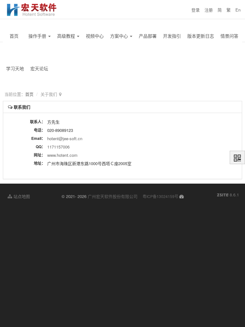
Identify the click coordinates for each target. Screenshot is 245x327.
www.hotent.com (62, 155)
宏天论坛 (39, 68)
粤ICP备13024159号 (160, 196)
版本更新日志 (200, 36)
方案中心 (119, 36)
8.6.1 (228, 195)
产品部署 (148, 36)
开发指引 (172, 36)
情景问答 (229, 36)
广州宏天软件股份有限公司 (112, 196)
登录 (195, 10)
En (238, 10)
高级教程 (66, 36)
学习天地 (15, 68)
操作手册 (38, 36)
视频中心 (95, 36)
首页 (14, 36)
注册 (208, 10)
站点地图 (21, 196)
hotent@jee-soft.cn (64, 138)
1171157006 (58, 147)
